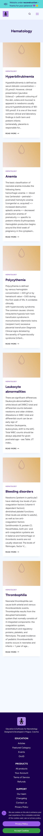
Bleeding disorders (19, 491)
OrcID (21, 756)
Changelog (21, 798)
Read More (12, 133)
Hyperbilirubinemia (20, 76)
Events (21, 752)
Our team (21, 794)
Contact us (21, 802)
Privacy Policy (21, 807)
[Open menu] (37, 14)
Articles (21, 743)
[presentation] (21, 54)
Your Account (21, 773)
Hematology (11, 71)
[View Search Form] (29, 14)
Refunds (21, 781)
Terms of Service (22, 777)
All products (21, 768)
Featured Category (21, 747)
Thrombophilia (16, 595)
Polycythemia (16, 280)
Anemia (11, 176)
